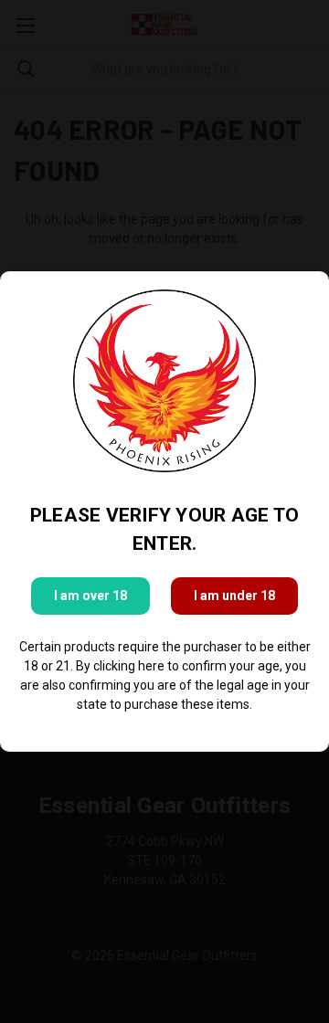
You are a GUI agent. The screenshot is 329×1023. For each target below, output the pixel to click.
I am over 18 (90, 595)
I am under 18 (234, 595)
